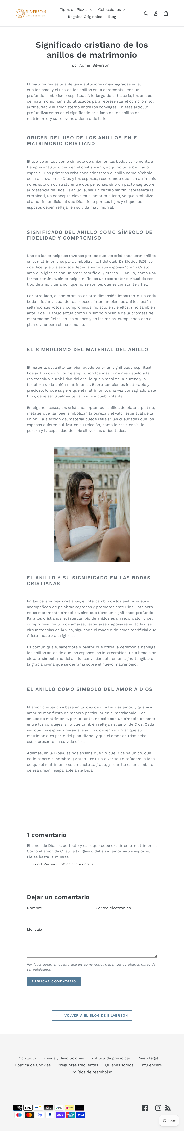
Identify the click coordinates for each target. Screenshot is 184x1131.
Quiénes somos (119, 1065)
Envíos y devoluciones (63, 1058)
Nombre (34, 908)
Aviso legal (148, 1058)
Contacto (27, 1058)
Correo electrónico (113, 908)
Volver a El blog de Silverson (95, 1015)
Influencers (151, 1065)
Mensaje (34, 929)
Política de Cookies (33, 1065)
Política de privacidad (111, 1058)
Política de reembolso (92, 1072)
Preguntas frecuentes (78, 1065)
